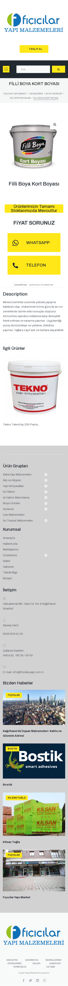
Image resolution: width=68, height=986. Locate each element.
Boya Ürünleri (54, 93)
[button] (6, 69)
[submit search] (58, 69)
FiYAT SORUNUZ (34, 223)
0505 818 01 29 (13, 633)
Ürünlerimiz (36, 93)
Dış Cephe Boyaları (20, 97)
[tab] (20, 284)
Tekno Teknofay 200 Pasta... (21, 424)
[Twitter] (30, 980)
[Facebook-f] (23, 980)
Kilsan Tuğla (17, 798)
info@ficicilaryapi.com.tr (28, 672)
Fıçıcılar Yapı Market (15, 93)
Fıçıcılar (14, 695)
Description (21, 285)
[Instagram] (44, 980)
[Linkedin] (37, 980)
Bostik (12, 748)
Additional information (41, 285)
